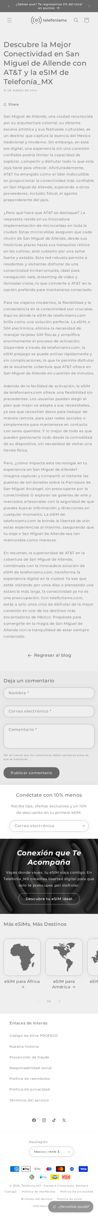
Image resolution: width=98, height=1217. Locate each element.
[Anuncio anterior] (9, 6)
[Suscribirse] (83, 826)
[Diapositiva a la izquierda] (38, 1001)
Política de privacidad (30, 1089)
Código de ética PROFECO (34, 1035)
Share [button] (13, 104)
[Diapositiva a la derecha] (59, 1001)
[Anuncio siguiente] (89, 6)
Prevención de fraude (29, 1057)
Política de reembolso (30, 1078)
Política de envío (69, 1199)
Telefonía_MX (31, 1185)
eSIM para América (63, 984)
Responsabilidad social (31, 1068)
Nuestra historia (24, 1046)
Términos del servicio (29, 1100)
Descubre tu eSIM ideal (49, 899)
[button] (9, 20)
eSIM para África (22, 981)
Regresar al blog (52, 655)
